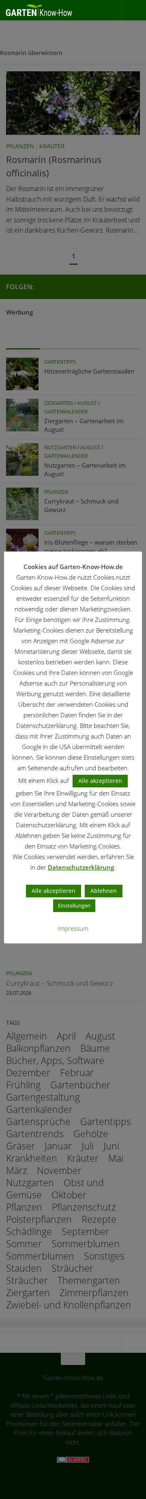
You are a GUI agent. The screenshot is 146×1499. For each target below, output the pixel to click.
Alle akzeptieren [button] (100, 781)
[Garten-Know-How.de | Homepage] (51, 10)
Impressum (73, 928)
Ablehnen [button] (103, 891)
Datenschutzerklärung (81, 867)
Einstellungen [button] (74, 905)
